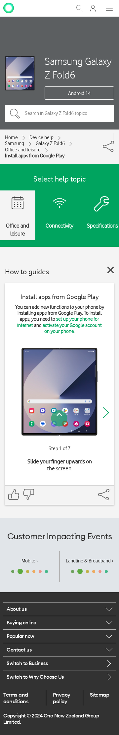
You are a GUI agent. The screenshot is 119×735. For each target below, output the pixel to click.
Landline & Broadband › (89, 561)
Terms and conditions (15, 698)
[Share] (113, 137)
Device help (41, 137)
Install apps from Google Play (34, 156)
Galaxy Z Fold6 (50, 143)
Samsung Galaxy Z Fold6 (78, 68)
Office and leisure (23, 150)
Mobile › (29, 561)
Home (11, 137)
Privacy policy (61, 698)
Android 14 (79, 93)
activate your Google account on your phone (72, 328)
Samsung (14, 143)
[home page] (8, 8)
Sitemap (99, 694)
